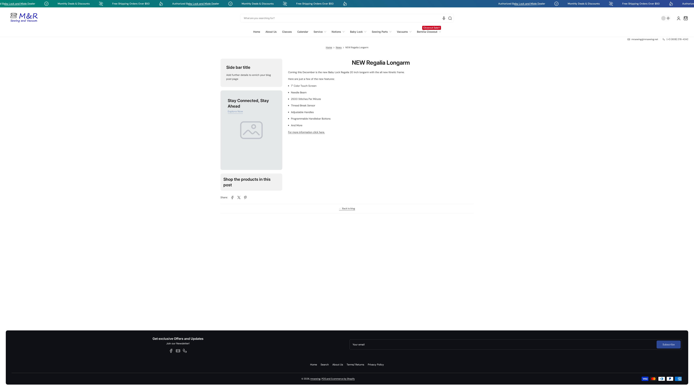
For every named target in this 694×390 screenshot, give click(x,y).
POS (324, 378)
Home (329, 47)
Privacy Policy (376, 364)
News (339, 47)
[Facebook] (171, 351)
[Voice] (444, 18)
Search (325, 364)
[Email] (178, 351)
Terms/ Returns (355, 364)
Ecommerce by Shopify (343, 378)
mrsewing (315, 378)
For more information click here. (306, 132)
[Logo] (24, 18)
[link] (320, 32)
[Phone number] (185, 351)
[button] (685, 18)
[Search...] (450, 18)
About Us (337, 364)
